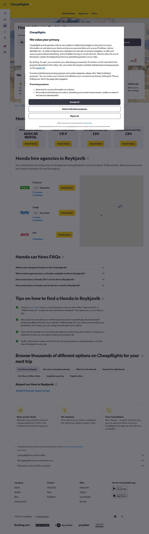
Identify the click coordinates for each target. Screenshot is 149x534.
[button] (74, 102)
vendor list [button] (40, 68)
